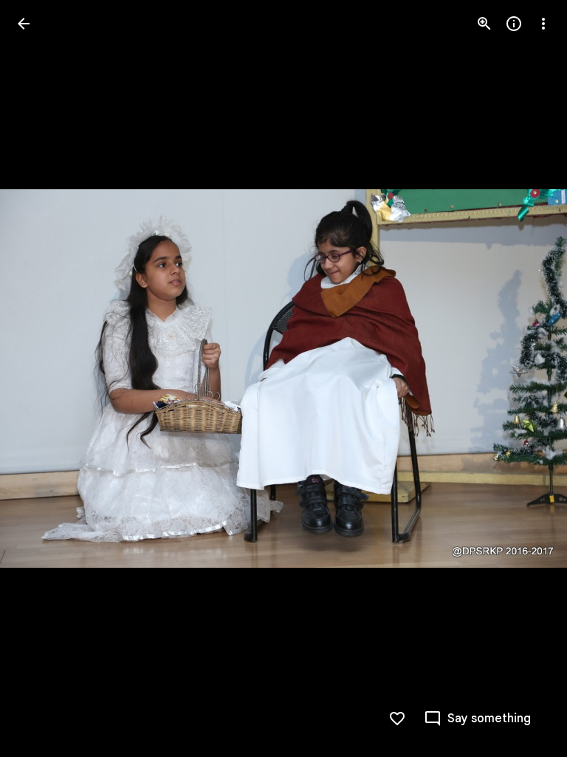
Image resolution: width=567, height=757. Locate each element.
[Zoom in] (484, 23)
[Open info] (514, 23)
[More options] (543, 23)
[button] (41, 378)
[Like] (397, 718)
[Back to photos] (23, 23)
